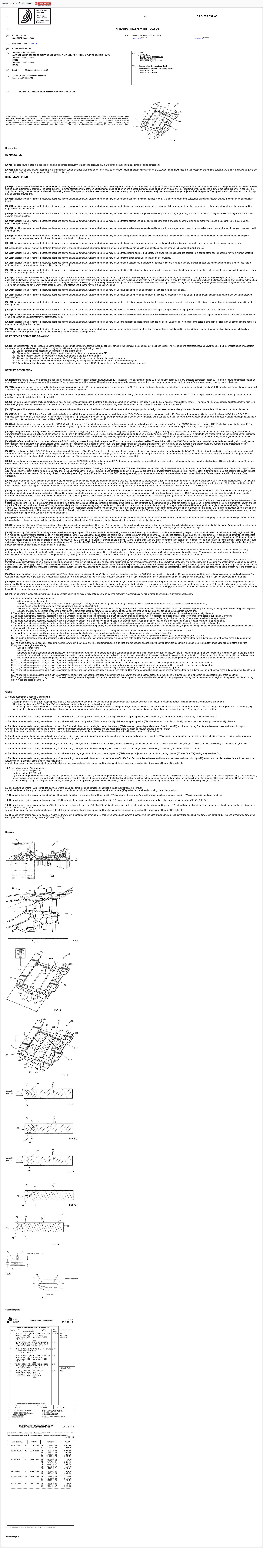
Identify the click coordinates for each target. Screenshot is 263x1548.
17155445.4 (32, 43)
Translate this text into (9, 3)
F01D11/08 (136, 38)
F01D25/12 (199, 38)
